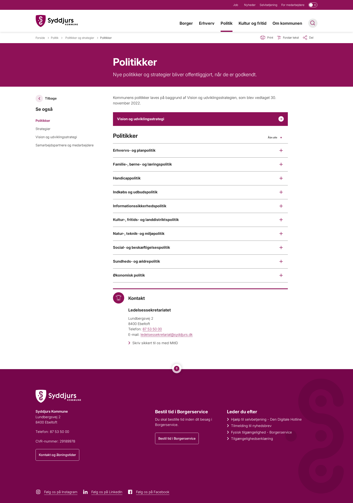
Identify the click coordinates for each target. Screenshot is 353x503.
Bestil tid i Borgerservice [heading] (181, 411)
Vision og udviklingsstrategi (56, 137)
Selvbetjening (268, 5)
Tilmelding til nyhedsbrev (251, 426)
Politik (226, 23)
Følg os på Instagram (60, 492)
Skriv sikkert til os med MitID (155, 343)
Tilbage (51, 98)
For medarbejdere (292, 5)
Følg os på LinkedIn (106, 492)
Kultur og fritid (252, 23)
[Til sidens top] (176, 368)
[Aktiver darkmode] (312, 4)
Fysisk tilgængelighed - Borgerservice (261, 432)
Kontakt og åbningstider (57, 455)
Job (235, 5)
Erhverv (206, 23)
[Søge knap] (312, 23)
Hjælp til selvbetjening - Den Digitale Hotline (266, 419)
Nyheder (250, 5)
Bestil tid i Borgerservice (176, 438)
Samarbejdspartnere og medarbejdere (65, 145)
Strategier (43, 129)
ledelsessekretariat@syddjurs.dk (167, 335)
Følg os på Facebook (152, 492)
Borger (186, 23)
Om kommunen (287, 23)
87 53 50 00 (152, 329)
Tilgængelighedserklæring (252, 439)
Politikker (43, 121)
